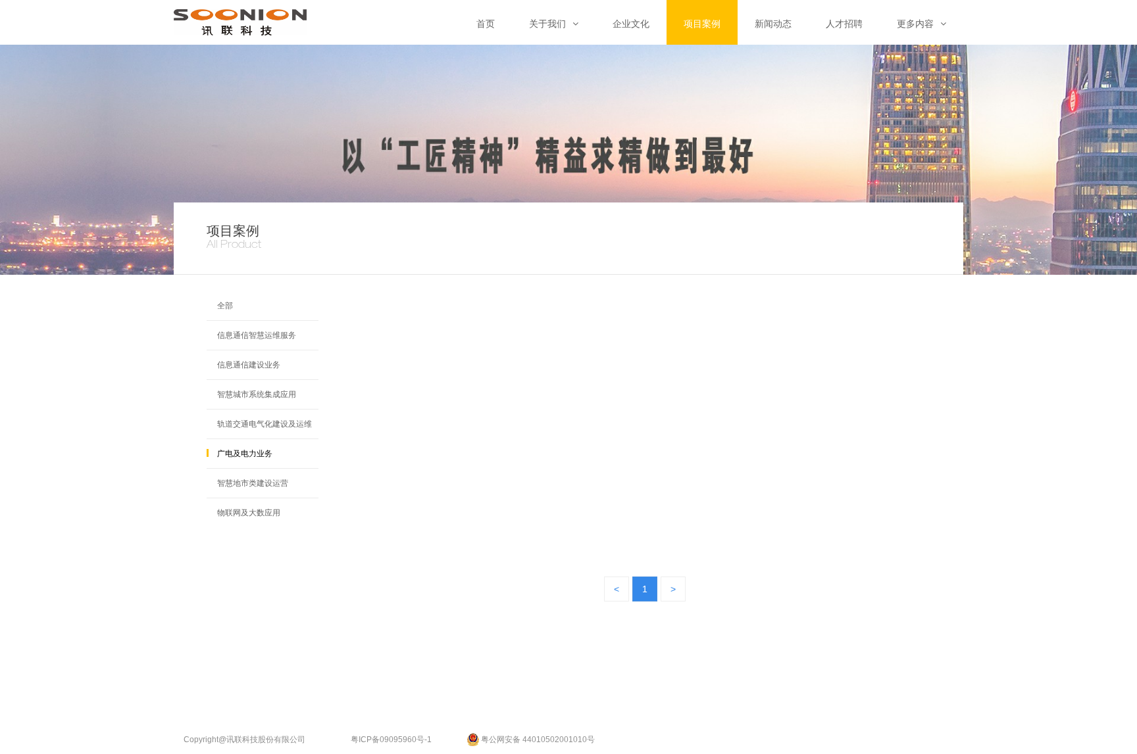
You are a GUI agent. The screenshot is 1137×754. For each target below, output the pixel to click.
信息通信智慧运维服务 (256, 335)
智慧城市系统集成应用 (256, 394)
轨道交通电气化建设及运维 (264, 424)
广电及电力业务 (244, 453)
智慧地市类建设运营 (252, 483)
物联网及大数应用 (248, 512)
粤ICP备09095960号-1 (391, 736)
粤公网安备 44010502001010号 (538, 736)
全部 (225, 305)
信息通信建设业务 (248, 364)
